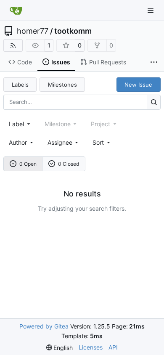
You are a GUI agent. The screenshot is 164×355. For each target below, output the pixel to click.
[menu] (102, 142)
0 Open (28, 164)
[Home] (16, 10)
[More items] (154, 62)
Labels (20, 84)
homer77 (32, 31)
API (113, 347)
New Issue (138, 84)
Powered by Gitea (44, 326)
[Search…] (154, 102)
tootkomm (73, 31)
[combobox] (20, 124)
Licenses (91, 347)
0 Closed (68, 164)
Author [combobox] (18, 142)
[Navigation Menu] (151, 10)
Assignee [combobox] (60, 142)
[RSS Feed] (13, 45)
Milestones (62, 84)
